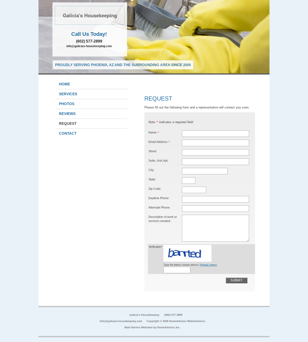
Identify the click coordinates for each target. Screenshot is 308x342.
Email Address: (159, 141)
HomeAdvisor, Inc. (168, 327)
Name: (153, 132)
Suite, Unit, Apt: (158, 160)
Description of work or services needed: (162, 219)
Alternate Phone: (159, 207)
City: (151, 169)
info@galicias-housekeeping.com (89, 46)
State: (152, 179)
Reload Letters (208, 264)
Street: (152, 151)
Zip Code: (154, 188)
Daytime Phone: (158, 198)
